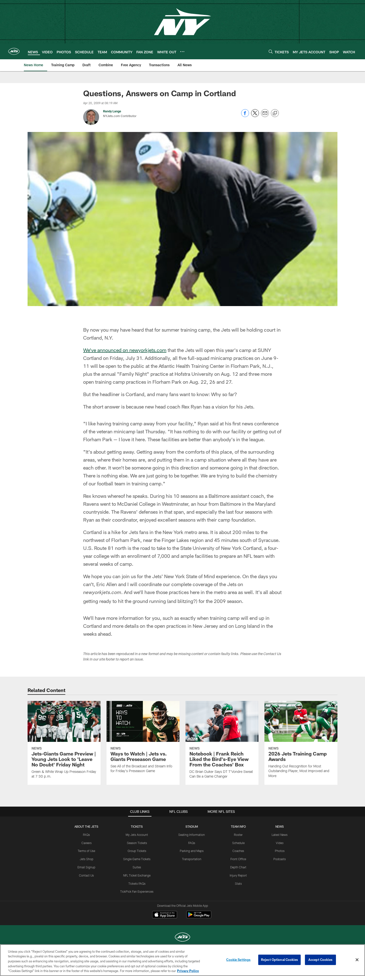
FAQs (86, 834)
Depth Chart (238, 867)
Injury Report (238, 875)
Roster (238, 834)
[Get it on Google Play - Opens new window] (199, 917)
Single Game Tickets (136, 859)
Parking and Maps (192, 850)
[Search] (271, 51)
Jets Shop (86, 859)
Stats (238, 883)
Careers (86, 843)
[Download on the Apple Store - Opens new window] (164, 915)
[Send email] (265, 116)
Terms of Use (86, 850)
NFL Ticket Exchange (136, 875)
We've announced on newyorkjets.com (124, 350)
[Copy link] (275, 113)
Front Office (238, 859)
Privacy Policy (188, 971)
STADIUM (191, 826)
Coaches (238, 850)
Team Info (238, 826)
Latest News (280, 834)
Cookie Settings (238, 960)
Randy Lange (112, 111)
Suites (137, 867)
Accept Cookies (320, 960)
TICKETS (137, 826)
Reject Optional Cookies (279, 960)
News (279, 826)
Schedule (238, 843)
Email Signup (86, 867)
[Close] (357, 959)
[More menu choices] (182, 52)
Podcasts (279, 859)
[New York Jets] (182, 937)
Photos (280, 850)
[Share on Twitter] (255, 116)
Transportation (191, 859)
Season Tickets (137, 843)
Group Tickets (137, 850)
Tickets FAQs (137, 883)
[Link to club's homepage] (14, 51)
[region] (182, 960)
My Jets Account (137, 834)
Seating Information (191, 834)
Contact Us (86, 875)
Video (280, 843)
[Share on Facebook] (245, 116)
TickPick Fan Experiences (136, 891)
